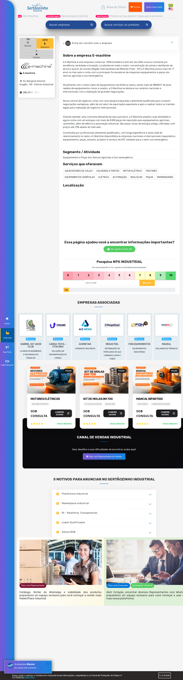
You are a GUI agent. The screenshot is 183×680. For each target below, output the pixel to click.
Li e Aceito (164, 675)
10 (170, 275)
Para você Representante (32, 585)
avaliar (148, 283)
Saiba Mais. (29, 677)
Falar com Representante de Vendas (104, 456)
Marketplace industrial (142, 585)
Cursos (136, 7)
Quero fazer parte (154, 7)
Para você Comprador (118, 585)
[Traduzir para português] (171, 5)
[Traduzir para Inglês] (171, 8)
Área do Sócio (116, 7)
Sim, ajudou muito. (121, 249)
